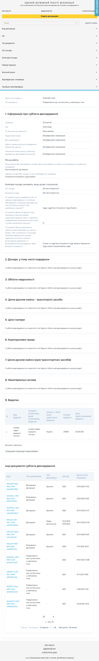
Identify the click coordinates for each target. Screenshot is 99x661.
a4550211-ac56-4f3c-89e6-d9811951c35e (13, 574)
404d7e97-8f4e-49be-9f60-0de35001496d (13, 486)
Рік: (3, 36)
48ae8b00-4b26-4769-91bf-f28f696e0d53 (13, 604)
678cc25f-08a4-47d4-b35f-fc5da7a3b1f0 (13, 534)
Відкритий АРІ (46, 11)
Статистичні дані (89, 11)
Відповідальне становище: (13, 80)
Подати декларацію (49, 16)
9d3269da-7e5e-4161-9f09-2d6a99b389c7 (13, 510)
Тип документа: (8, 43)
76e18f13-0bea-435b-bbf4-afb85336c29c (13, 589)
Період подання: (9, 65)
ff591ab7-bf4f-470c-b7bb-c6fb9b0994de (12, 522)
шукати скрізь (91, 23)
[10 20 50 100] (48, 616)
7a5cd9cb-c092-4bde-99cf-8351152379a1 (13, 498)
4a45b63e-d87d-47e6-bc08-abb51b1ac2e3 (13, 559)
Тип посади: (7, 50)
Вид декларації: (8, 29)
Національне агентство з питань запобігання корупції (52, 658)
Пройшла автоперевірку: (12, 87)
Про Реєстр (6, 11)
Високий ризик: (8, 72)
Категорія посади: (9, 58)
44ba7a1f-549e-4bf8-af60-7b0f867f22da (12, 546)
